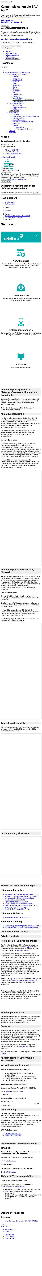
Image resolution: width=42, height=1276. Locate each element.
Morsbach (16, 89)
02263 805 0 (12, 150)
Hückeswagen (17, 80)
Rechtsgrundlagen (19, 118)
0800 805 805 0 (13, 1134)
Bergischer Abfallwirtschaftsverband (17, 72)
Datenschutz (9, 1229)
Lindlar (15, 87)
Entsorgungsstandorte (16, 103)
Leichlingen (16, 85)
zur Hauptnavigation (12, 55)
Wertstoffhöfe (17, 105)
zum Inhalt (8, 51)
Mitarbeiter (16, 123)
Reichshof (16, 96)
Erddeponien (17, 109)
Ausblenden (5, 25)
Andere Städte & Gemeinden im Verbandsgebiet (23, 101)
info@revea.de (11, 1161)
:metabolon (5, 157)
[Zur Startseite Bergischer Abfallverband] (10, 170)
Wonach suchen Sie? (8, 193)
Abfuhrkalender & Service (17, 74)
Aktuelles (12, 131)
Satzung (22, 1047)
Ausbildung (20, 127)
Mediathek (12, 133)
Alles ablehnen (17, 46)
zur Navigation (10, 57)
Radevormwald (18, 94)
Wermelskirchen (18, 98)
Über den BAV (13, 113)
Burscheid (16, 76)
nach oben (4, 1226)
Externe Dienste (28, 42)
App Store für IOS (7, 20)
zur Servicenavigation (12, 59)
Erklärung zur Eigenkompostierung (23, 981)
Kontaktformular (13, 154)
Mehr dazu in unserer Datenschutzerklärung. (16, 39)
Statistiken (16, 42)
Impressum (8, 1231)
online (19, 950)
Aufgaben (16, 114)
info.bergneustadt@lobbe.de (15, 1186)
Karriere (15, 125)
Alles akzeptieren (6, 46)
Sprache (6, 172)
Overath (15, 92)
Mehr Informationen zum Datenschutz (14, 179)
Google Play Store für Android (11, 22)
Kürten (15, 83)
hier (28, 947)
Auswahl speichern (7, 48)
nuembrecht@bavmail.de (14, 1091)
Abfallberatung (14, 111)
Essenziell (6, 42)
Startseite (12, 157)
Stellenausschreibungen (24, 129)
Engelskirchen (17, 78)
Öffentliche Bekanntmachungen (23, 122)
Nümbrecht (16, 91)
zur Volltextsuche (11, 53)
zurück (3, 1224)
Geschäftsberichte (19, 120)
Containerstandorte (19, 107)
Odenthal (16, 82)
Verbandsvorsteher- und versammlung (26, 116)
